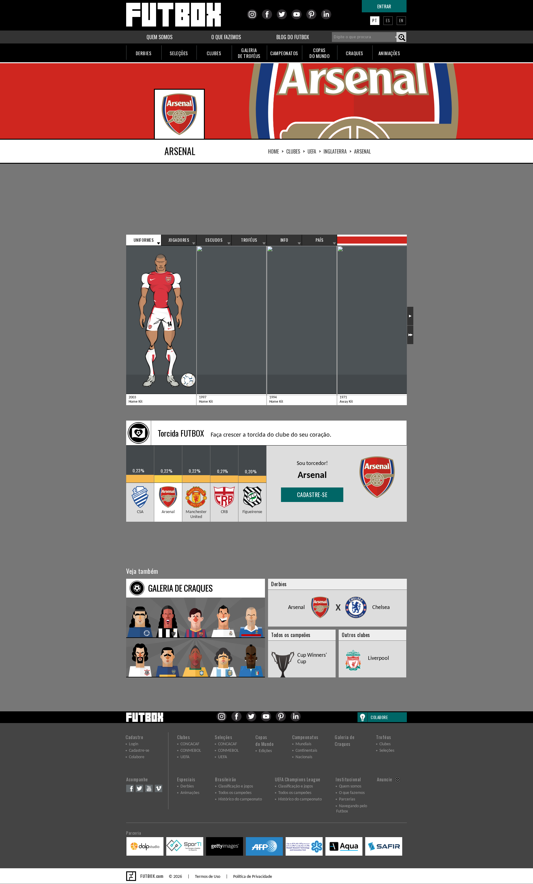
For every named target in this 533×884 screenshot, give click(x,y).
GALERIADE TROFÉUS (249, 53)
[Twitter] (284, 18)
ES (388, 20)
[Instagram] (254, 18)
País (319, 239)
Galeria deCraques (344, 740)
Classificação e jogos (235, 786)
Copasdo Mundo (264, 740)
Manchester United (196, 514)
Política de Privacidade (252, 876)
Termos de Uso (207, 876)
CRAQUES (354, 53)
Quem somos (350, 786)
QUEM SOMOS (159, 37)
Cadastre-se (312, 495)
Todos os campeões (234, 793)
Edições (265, 751)
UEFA (312, 151)
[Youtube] (298, 18)
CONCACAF (189, 744)
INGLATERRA (335, 151)
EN (401, 20)
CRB (224, 512)
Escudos (214, 239)
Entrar (384, 6)
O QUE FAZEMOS (226, 37)
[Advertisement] (266, 199)
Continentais (306, 750)
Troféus (249, 239)
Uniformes (144, 239)
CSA (140, 512)
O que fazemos (352, 793)
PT (374, 20)
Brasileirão (225, 779)
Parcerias (347, 799)
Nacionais (303, 757)
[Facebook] (269, 18)
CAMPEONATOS (284, 53)
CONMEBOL (190, 750)
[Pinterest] (313, 18)
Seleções (223, 737)
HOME (273, 151)
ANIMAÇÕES (389, 53)
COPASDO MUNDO (319, 53)
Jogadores (178, 239)
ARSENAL (362, 151)
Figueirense (252, 512)
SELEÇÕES (179, 53)
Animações (189, 793)
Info (284, 239)
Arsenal (168, 512)
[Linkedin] (328, 18)
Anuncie (384, 779)
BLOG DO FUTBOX (292, 37)
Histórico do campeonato (240, 799)
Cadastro (134, 737)
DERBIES (144, 53)
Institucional (348, 779)
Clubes (293, 151)
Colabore (136, 757)
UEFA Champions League (297, 779)
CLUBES (214, 53)
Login (133, 744)
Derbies (187, 786)
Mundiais (303, 744)
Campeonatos (305, 737)
